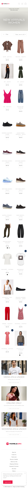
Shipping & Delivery (14, 464)
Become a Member (14, 459)
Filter (6, 34)
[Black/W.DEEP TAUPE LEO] (21, 275)
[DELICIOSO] (5, 247)
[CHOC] (8, 139)
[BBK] (6, 139)
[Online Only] (14, 393)
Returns (13, 471)
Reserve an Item (14, 461)
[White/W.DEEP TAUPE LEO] (19, 275)
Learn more (8, 482)
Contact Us (14, 454)
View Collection (14, 382)
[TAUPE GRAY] (9, 247)
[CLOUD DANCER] (9, 274)
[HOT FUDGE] (21, 355)
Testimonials (14, 457)
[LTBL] (18, 167)
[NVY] (8, 167)
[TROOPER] (23, 355)
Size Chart (14, 468)
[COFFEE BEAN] (5, 274)
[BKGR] (22, 167)
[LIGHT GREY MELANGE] (18, 355)
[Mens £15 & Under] (14, 367)
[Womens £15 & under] (14, 419)
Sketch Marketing (20, 486)
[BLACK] (7, 247)
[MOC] (20, 167)
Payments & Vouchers (14, 466)
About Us (14, 452)
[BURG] (6, 167)
